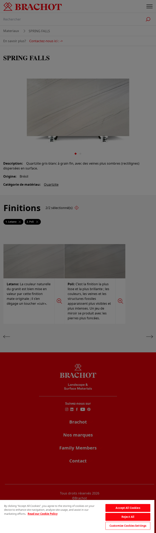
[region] (77, 516)
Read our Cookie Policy (42, 514)
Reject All (127, 517)
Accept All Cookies (128, 508)
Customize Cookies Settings (127, 526)
